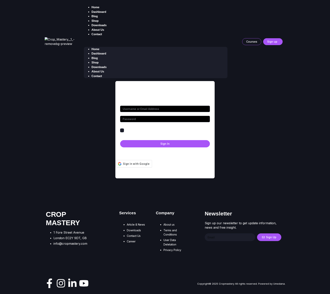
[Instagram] (61, 283)
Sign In (165, 143)
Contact (96, 34)
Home (95, 49)
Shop (95, 62)
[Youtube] (84, 283)
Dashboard (98, 11)
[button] (155, 42)
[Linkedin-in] (72, 283)
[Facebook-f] (49, 283)
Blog (94, 58)
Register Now (180, 153)
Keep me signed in (137, 130)
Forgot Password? (198, 130)
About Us (97, 71)
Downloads (99, 67)
